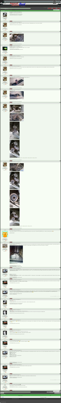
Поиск (58, 7)
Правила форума (56, 7)
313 (20, 268)
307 (20, 76)
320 (20, 340)
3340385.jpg (14, 99)
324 (20, 384)
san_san (5, 299)
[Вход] (54, 3)
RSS (24, 6)
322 (21, 364)
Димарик (5, 340)
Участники (52, 7)
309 (20, 103)
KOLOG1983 (5, 32)
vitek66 (5, 384)
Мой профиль (45, 7)
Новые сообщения (49, 7)
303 (21, 32)
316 (20, 299)
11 (6, 8)
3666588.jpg (14, 263)
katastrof (5, 268)
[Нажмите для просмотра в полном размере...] (17, 41)
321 (21, 350)
